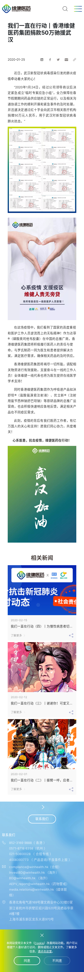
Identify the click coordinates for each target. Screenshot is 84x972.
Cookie (39, 943)
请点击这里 (45, 951)
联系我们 (42, 819)
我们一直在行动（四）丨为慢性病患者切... (41, 626)
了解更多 (16, 635)
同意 (27, 960)
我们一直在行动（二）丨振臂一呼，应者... (41, 780)
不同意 (57, 960)
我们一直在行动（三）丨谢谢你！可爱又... (41, 703)
